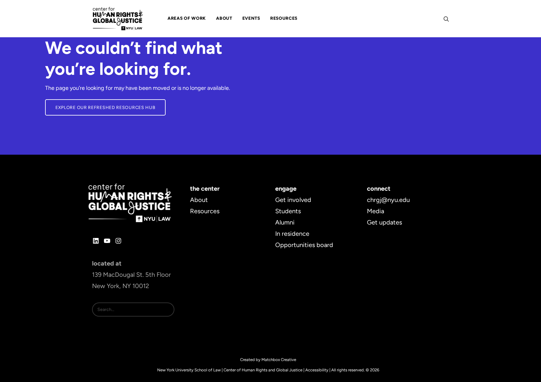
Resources (204, 211)
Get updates (384, 222)
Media (375, 211)
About (199, 200)
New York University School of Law (189, 370)
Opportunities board (304, 245)
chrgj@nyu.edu (388, 200)
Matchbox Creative (278, 359)
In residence (292, 233)
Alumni (285, 222)
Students (288, 211)
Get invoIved (293, 200)
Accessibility (316, 370)
